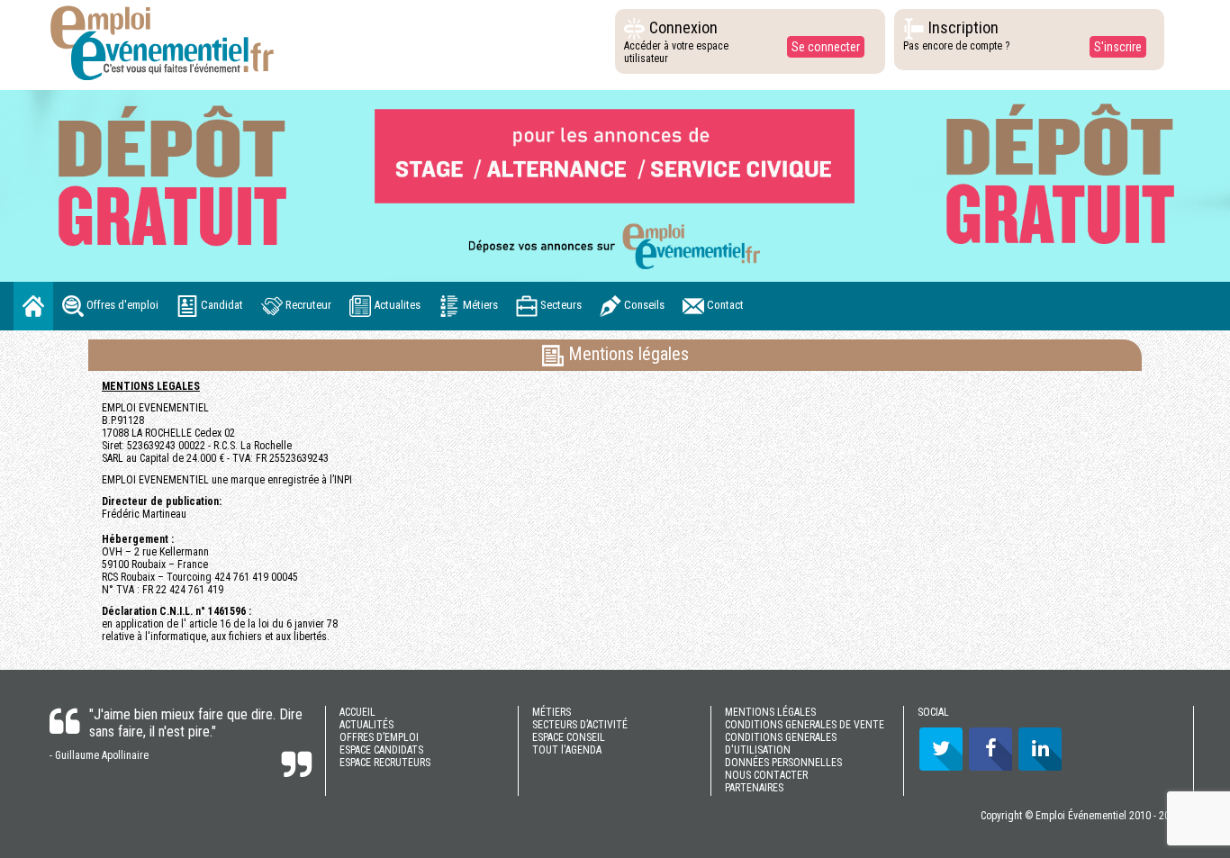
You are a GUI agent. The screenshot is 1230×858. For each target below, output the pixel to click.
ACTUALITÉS (366, 724)
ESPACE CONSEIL (568, 737)
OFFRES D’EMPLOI (379, 737)
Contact (724, 305)
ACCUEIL (357, 712)
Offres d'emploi (121, 305)
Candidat (220, 305)
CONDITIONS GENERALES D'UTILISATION (781, 743)
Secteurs (560, 305)
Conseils (643, 305)
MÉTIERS (551, 712)
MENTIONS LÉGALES (770, 712)
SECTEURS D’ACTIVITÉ (580, 724)
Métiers (479, 305)
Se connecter (825, 47)
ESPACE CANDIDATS (381, 750)
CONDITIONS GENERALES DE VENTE (804, 724)
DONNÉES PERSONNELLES (783, 762)
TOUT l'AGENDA (566, 750)
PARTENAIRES (754, 787)
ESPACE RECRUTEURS (384, 762)
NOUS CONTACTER (766, 775)
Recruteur (307, 305)
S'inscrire (1118, 47)
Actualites (396, 305)
